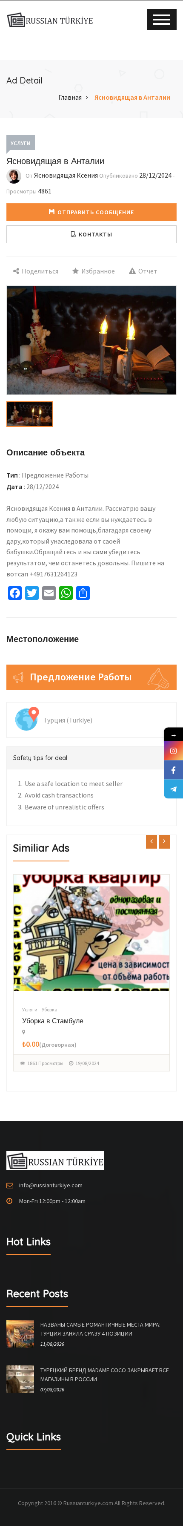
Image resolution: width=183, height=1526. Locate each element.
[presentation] (151, 841)
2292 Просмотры (45, 1063)
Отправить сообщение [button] (95, 212)
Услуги (21, 143)
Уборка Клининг (47, 1020)
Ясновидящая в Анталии (132, 97)
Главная (70, 97)
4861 (44, 191)
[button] (91, 234)
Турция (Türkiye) (67, 720)
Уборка (49, 1009)
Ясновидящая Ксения (66, 175)
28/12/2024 (155, 175)
